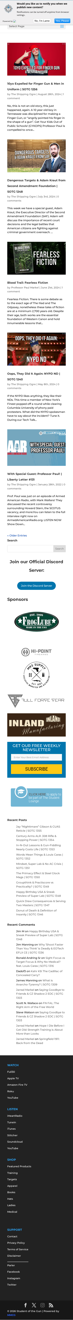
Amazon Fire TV (17, 1084)
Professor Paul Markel (25, 287)
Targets (12, 1179)
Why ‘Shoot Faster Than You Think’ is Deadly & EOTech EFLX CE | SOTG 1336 (40, 948)
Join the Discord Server (36, 585)
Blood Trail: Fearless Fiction (27, 282)
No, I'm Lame (42, 20)
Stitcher (12, 1135)
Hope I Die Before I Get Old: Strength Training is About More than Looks (40, 1029)
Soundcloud (15, 1141)
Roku (10, 1091)
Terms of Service (17, 1249)
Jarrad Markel (25, 989)
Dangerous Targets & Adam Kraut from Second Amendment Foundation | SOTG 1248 (36, 186)
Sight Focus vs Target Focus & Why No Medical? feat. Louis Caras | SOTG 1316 (40, 962)
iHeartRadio (14, 1115)
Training (12, 1173)
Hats (10, 1198)
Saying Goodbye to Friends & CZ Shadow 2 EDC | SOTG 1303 (40, 993)
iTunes (11, 1128)
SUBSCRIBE (36, 769)
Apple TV (13, 1078)
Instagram (13, 1278)
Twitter (11, 1284)
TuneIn (11, 1122)
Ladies (11, 1205)
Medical (12, 1211)
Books (11, 1192)
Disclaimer (14, 1255)
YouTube (12, 1097)
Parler (11, 1265)
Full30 (11, 1071)
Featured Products (19, 1166)
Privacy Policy (16, 1242)
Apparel (12, 1185)
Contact (12, 1236)
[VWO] (16, 21)
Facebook (13, 1271)
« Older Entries (17, 535)
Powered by (8, 21)
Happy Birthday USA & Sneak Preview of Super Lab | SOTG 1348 (39, 935)
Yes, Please (62, 20)
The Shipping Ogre (23, 94)
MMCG (11, 1315)
